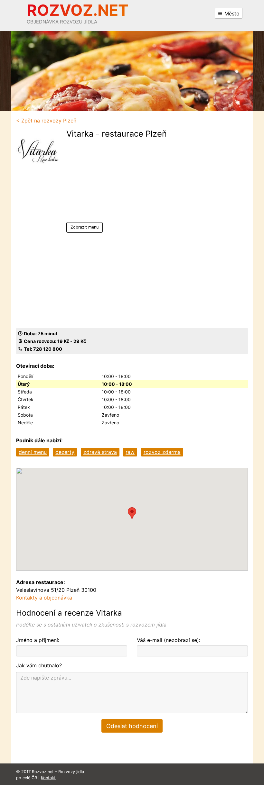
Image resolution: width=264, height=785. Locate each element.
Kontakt (48, 777)
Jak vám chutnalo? (39, 665)
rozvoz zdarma (162, 452)
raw (130, 452)
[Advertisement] (116, 182)
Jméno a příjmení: (37, 640)
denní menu (33, 452)
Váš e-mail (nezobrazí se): (168, 640)
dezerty (64, 452)
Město (231, 13)
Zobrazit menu (85, 227)
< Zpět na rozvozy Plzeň (46, 120)
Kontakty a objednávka (44, 597)
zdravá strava (100, 452)
